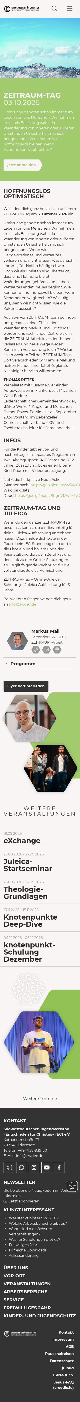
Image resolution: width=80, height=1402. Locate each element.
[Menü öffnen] (69, 8)
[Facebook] (59, 1167)
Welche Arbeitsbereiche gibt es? (38, 1223)
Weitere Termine (40, 1098)
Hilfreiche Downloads (28, 1250)
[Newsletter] (9, 1167)
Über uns (16, 1267)
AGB (70, 1347)
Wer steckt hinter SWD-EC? (34, 1218)
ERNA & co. (63, 1375)
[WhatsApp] (21, 1167)
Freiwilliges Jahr (23, 1245)
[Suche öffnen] (54, 8)
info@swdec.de (22, 604)
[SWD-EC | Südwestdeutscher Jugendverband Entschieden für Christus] (22, 9)
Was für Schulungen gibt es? (34, 1239)
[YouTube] (46, 1167)
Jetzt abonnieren (24, 1201)
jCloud (68, 1368)
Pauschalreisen (59, 1354)
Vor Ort (14, 1275)
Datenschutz (62, 1361)
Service (14, 1300)
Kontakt (66, 1332)
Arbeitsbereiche (25, 1292)
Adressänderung (24, 1255)
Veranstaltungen (27, 1284)
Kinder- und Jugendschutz (40, 1316)
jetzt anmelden (21, 165)
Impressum (63, 1339)
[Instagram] (34, 1167)
